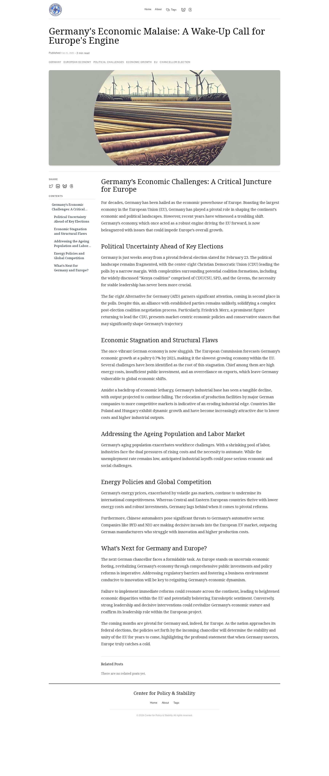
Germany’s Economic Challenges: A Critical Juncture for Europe (68, 207)
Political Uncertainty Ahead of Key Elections (71, 219)
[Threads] (190, 9)
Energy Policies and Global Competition (69, 255)
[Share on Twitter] (51, 186)
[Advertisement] (163, 748)
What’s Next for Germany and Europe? (71, 268)
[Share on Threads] (71, 186)
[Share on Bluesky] (64, 186)
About (158, 9)
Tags (173, 9)
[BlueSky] (183, 9)
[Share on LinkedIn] (58, 186)
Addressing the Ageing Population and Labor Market (71, 244)
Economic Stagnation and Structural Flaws (70, 231)
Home (148, 9)
